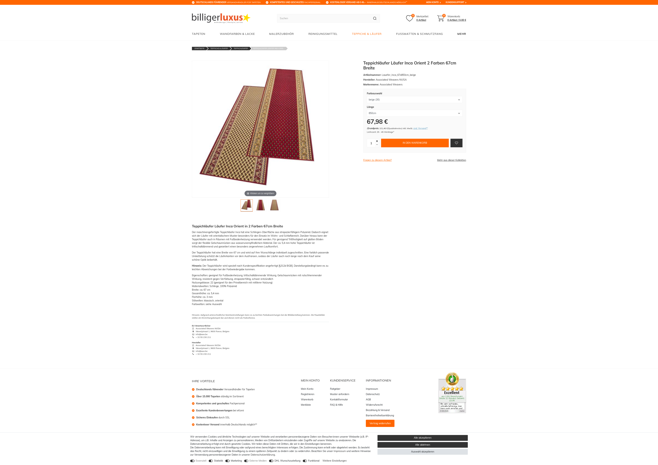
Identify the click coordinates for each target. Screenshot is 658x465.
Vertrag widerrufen (380, 423)
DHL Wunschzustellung (287, 460)
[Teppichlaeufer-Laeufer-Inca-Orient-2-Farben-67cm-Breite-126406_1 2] (260, 206)
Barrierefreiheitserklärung (380, 415)
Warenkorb (307, 399)
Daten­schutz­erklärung (263, 454)
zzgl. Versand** (420, 128)
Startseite (199, 48)
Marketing (236, 460)
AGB (368, 399)
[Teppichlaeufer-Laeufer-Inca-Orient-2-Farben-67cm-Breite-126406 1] (247, 206)
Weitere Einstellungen (334, 460)
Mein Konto (432, 2)
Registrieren (307, 394)
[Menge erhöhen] (377, 141)
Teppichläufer (241, 48)
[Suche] (375, 18)
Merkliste (306, 404)
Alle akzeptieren (422, 437)
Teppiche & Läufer (367, 33)
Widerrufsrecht (374, 404)
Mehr (461, 33)
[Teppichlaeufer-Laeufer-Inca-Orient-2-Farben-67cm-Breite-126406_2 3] (274, 206)
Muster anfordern (339, 394)
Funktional (313, 460)
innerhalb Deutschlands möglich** (226, 424)
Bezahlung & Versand (377, 410)
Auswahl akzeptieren (422, 451)
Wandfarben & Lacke (237, 33)
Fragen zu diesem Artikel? (377, 160)
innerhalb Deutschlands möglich (368, 2)
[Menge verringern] (377, 145)
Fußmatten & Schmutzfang (419, 33)
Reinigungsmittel (323, 33)
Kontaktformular (339, 399)
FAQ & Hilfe (336, 404)
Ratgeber (335, 388)
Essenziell (201, 460)
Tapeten (198, 33)
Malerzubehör (281, 33)
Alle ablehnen (422, 444)
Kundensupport (455, 2)
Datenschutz (373, 394)
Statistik (218, 460)
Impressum (372, 388)
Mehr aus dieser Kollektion (451, 160)
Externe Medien (258, 460)
